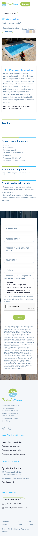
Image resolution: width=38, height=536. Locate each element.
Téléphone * (11, 260)
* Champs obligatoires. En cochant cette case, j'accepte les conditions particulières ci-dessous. (18, 298)
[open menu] (34, 4)
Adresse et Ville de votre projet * (17, 249)
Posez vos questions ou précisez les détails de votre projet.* (18, 277)
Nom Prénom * (12, 228)
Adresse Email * (13, 239)
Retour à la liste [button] (11, 13)
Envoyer (19, 317)
